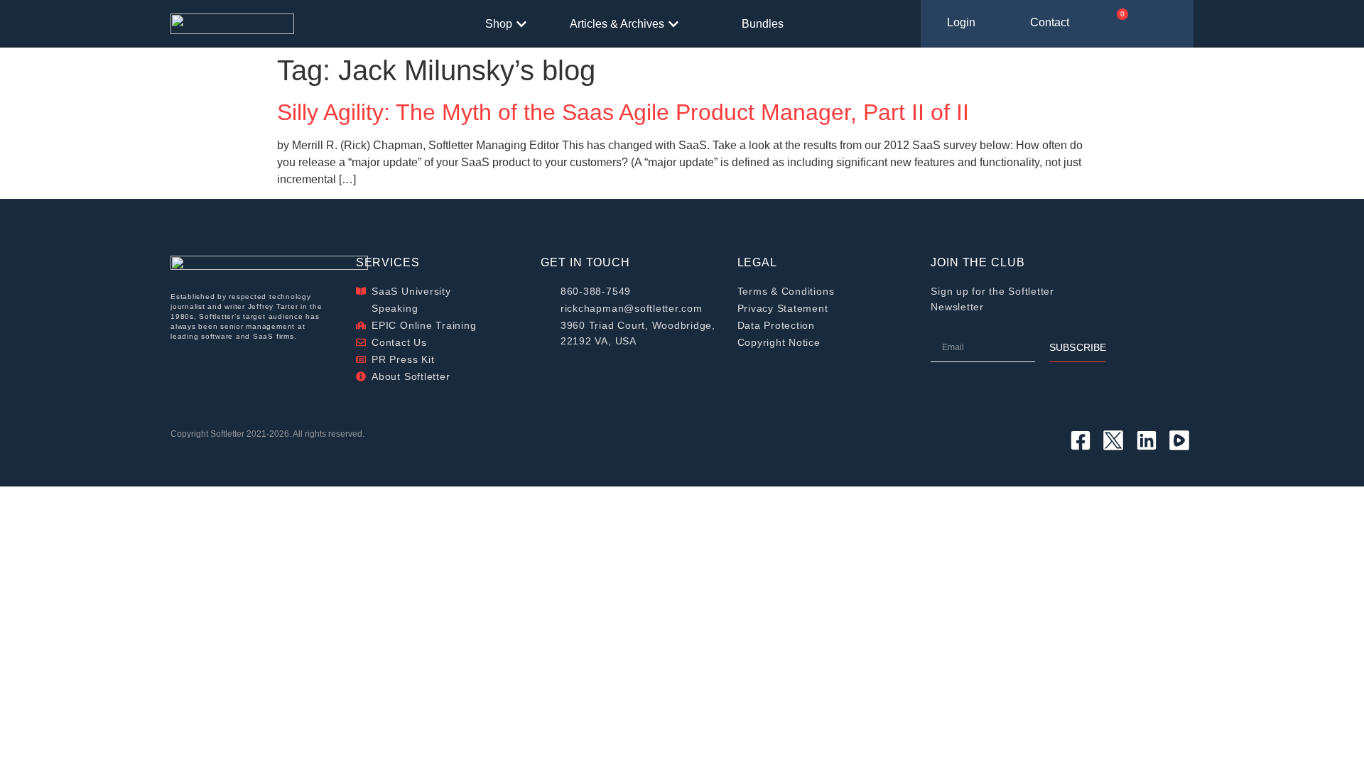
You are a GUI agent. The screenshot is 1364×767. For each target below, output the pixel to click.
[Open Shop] (521, 24)
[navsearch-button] (1172, 24)
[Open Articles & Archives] (673, 24)
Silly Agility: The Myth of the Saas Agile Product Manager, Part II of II (623, 112)
